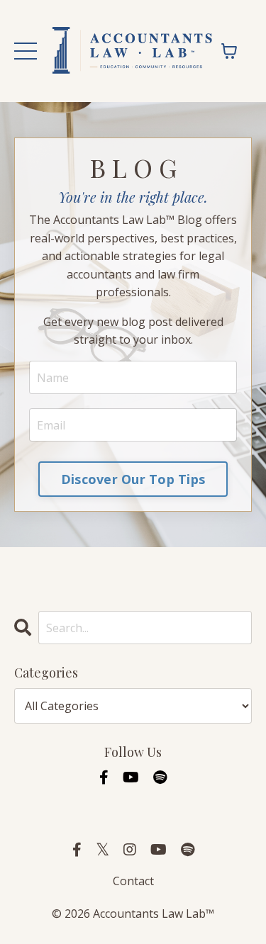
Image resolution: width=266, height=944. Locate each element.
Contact (133, 881)
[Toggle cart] (229, 51)
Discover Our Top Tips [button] (133, 479)
